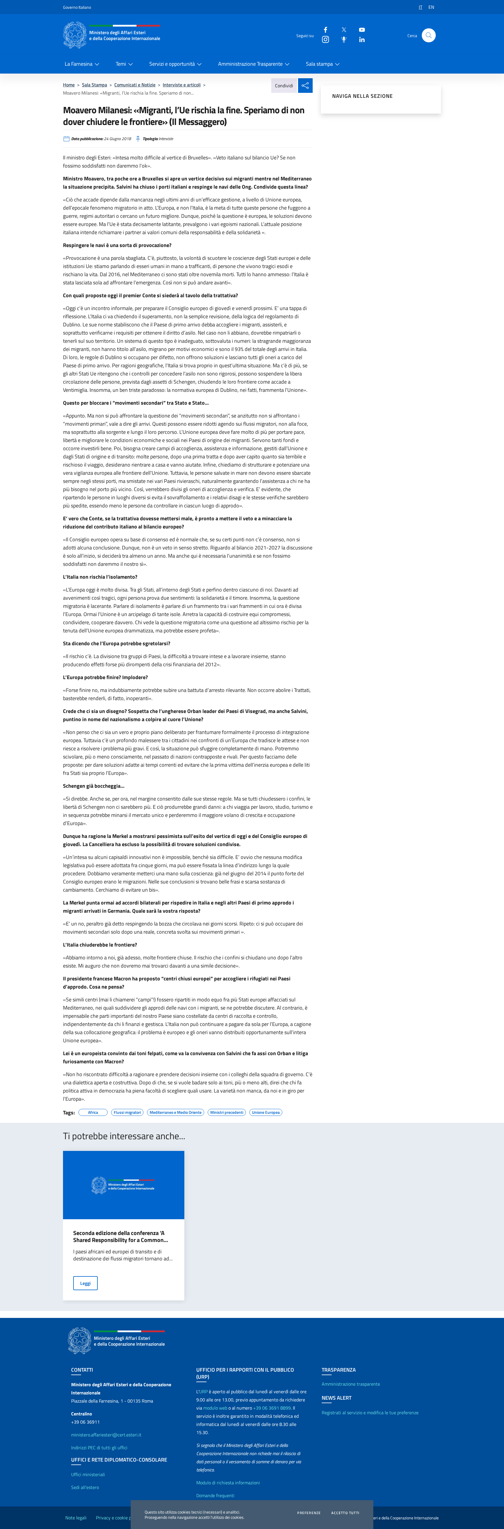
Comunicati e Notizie (134, 84)
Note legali (76, 1517)
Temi (121, 64)
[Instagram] (323, 39)
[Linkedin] (359, 39)
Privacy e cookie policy (118, 1517)
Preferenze (309, 1513)
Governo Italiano (77, 7)
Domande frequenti (215, 1495)
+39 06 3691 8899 (272, 1407)
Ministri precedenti (226, 1111)
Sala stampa (319, 64)
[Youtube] (359, 29)
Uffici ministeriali (88, 1474)
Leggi (85, 1283)
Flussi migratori (127, 1111)
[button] (429, 35)
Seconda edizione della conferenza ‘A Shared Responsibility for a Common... (120, 1236)
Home (69, 84)
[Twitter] (341, 29)
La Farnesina (78, 64)
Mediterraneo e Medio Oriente (176, 1111)
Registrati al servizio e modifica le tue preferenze (370, 1412)
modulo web (215, 1407)
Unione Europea (266, 1111)
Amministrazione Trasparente (250, 64)
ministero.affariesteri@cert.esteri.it (106, 1434)
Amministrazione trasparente (351, 1383)
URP (203, 1391)
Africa (93, 1111)
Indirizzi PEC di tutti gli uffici (99, 1447)
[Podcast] (341, 39)
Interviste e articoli (182, 84)
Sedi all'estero (85, 1487)
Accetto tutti (345, 1513)
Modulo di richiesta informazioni (228, 1482)
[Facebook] (323, 29)
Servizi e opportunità (172, 64)
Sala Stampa (94, 84)
